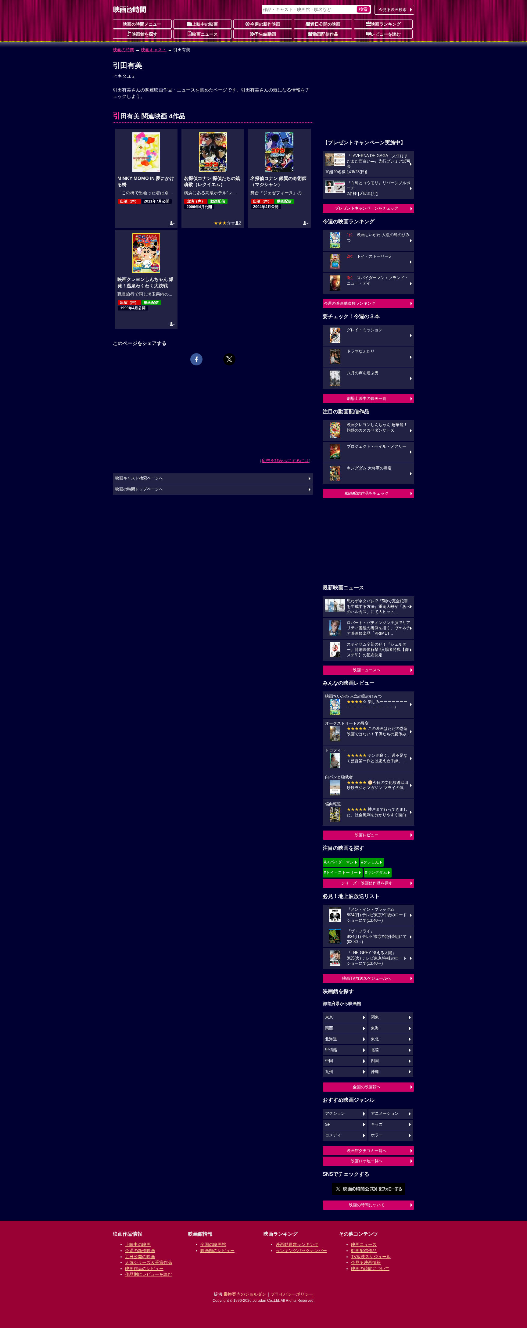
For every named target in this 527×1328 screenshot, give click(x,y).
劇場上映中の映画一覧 (366, 398)
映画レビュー (366, 835)
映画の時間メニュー (142, 24)
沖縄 (375, 1072)
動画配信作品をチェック (367, 493)
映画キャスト (154, 49)
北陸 (375, 1050)
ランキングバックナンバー (301, 1250)
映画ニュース (205, 34)
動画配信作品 (325, 34)
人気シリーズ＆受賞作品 (148, 1262)
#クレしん (370, 862)
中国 (329, 1061)
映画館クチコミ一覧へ (366, 1150)
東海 (375, 1028)
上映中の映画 (205, 24)
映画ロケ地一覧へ (366, 1161)
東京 (329, 1017)
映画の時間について (367, 1205)
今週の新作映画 (265, 24)
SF (327, 1124)
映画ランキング (386, 24)
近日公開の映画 (325, 24)
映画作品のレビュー (144, 1268)
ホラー (377, 1135)
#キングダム (376, 872)
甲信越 (331, 1050)
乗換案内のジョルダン (245, 1294)
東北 (375, 1039)
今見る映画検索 (393, 9)
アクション (335, 1113)
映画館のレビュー (217, 1250)
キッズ (377, 1124)
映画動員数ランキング (297, 1244)
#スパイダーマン (339, 862)
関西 (329, 1028)
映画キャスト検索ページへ (139, 478)
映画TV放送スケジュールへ (366, 978)
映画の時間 (123, 49)
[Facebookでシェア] (196, 359)
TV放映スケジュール (371, 1256)
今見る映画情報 (366, 1262)
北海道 (331, 1039)
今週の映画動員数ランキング (349, 303)
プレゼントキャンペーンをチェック (366, 208)
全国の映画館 (213, 1244)
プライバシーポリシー (292, 1294)
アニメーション (385, 1113)
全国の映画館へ (367, 1087)
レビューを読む (386, 34)
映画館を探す (144, 34)
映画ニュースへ (367, 670)
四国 (375, 1061)
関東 (375, 1017)
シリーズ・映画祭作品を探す (367, 883)
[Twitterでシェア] (229, 359)
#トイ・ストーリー (341, 872)
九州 (329, 1072)
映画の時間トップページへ (139, 489)
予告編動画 (265, 34)
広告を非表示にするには (285, 460)
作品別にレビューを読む (148, 1274)
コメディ (333, 1135)
